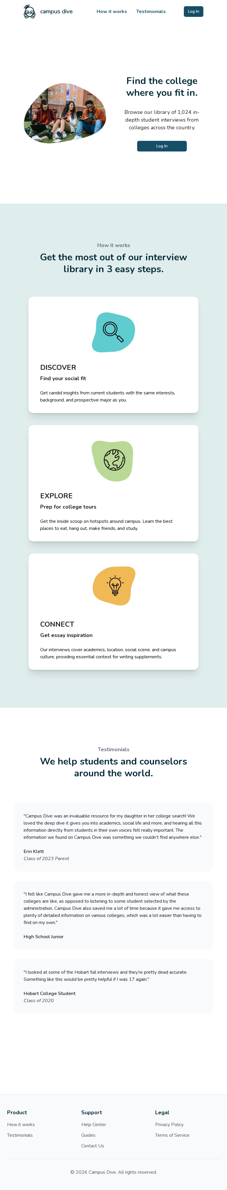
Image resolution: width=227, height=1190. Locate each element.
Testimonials (151, 11)
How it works (112, 11)
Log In (193, 11)
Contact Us (92, 1146)
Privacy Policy (169, 1124)
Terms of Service (172, 1135)
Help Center (93, 1124)
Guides (88, 1135)
